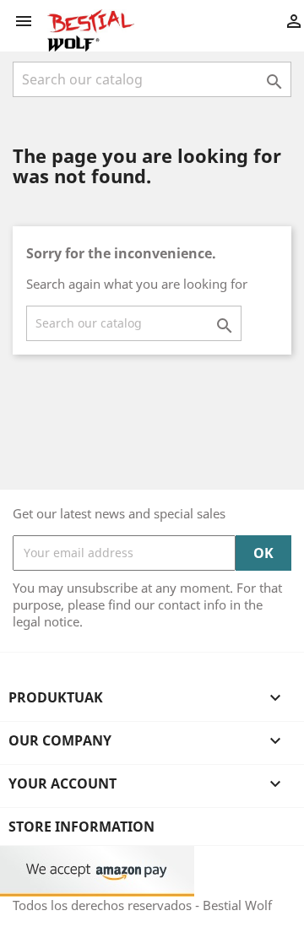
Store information (81, 826)
